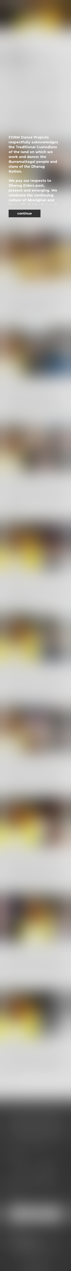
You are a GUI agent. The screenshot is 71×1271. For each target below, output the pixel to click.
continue (24, 213)
